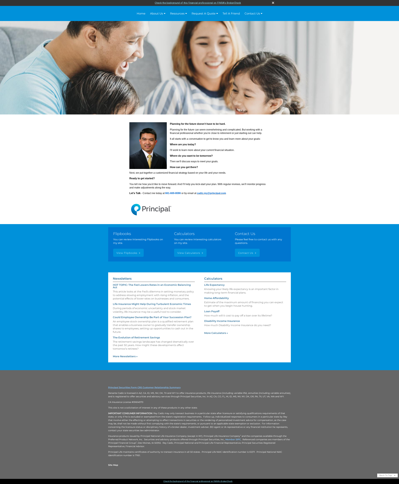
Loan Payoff (211, 311)
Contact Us (252, 13)
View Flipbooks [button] (126, 252)
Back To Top (386, 475)
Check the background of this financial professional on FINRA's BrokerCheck (198, 2)
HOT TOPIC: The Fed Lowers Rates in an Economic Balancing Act (152, 286)
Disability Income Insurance (222, 321)
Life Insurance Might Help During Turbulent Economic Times (152, 304)
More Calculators (216, 333)
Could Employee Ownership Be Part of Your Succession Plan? (152, 317)
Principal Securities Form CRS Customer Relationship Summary (144, 387)
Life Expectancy (214, 284)
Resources (177, 13)
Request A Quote (204, 13)
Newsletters (122, 278)
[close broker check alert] (273, 3)
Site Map (113, 465)
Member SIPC (233, 439)
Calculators (213, 278)
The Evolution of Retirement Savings (136, 337)
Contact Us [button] (245, 252)
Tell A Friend (231, 13)
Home (141, 13)
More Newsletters (125, 356)
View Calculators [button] (188, 252)
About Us (156, 13)
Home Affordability (216, 298)
